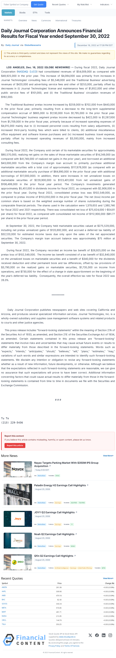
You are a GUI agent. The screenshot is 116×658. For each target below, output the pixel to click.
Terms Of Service (72, 646)
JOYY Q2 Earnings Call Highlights (55, 512)
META (4, 608)
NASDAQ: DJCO (27, 71)
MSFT (4, 612)
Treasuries (76, 20)
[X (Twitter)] (90, 639)
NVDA (4, 616)
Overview (23, 20)
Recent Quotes (59, 4)
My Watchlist (83, 4)
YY (72, 524)
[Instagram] (110, 639)
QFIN (103, 568)
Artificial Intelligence (61, 568)
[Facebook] (97, 639)
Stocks (22, 12)
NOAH (73, 546)
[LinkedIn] (104, 639)
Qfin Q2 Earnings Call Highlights (55, 555)
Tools (47, 12)
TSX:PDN (82, 502)
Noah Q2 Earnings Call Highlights (55, 534)
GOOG (4, 603)
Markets (8, 12)
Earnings (58, 502)
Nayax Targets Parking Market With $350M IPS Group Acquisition (66, 464)
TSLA (4, 624)
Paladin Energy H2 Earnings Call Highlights (61, 485)
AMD (4, 595)
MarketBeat (41, 475)
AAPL (4, 591)
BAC (3, 599)
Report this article (15, 445)
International (61, 20)
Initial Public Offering (85, 568)
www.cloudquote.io (67, 636)
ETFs (35, 12)
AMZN (4, 587)
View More (107, 455)
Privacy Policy (54, 646)
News (34, 20)
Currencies (46, 20)
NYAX (57, 475)
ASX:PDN (74, 502)
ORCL (4, 620)
